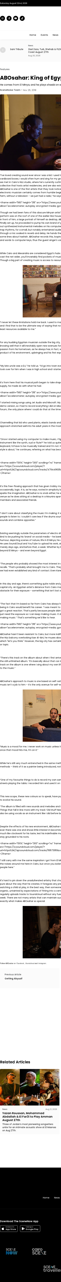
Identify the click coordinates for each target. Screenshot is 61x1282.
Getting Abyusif (13, 978)
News (55, 35)
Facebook (20, 963)
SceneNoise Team (10, 90)
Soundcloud (29, 963)
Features (5, 69)
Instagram (42, 963)
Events (44, 35)
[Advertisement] (30, 1023)
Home (33, 35)
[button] (3, 50)
